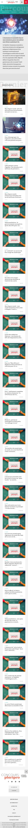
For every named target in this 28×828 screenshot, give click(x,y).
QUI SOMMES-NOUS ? (14, 802)
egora (14, 826)
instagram (19, 781)
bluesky (12, 781)
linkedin (15, 781)
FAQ (14, 809)
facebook (8, 781)
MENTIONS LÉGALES (14, 799)
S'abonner (26, 2)
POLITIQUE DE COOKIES (14, 819)
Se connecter (22, 2)
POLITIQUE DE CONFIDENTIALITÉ (14, 816)
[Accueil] (12, 2)
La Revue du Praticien (20, 826)
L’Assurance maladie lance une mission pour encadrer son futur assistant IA (13, 40)
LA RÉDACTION (14, 806)
